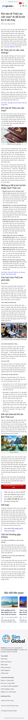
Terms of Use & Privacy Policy (9, 705)
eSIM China (4, 659)
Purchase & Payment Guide (9, 710)
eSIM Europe (4, 673)
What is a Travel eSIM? (7, 680)
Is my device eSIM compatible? (9, 686)
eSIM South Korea (6, 661)
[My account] (21, 6)
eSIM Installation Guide (7, 689)
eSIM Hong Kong (6, 667)
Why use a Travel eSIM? (8, 683)
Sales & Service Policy (7, 700)
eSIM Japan (4, 664)
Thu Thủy (6, 617)
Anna (5, 23)
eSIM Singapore (5, 670)
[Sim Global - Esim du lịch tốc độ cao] (8, 6)
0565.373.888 (17, 1)
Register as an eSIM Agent (8, 692)
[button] (23, 6)
